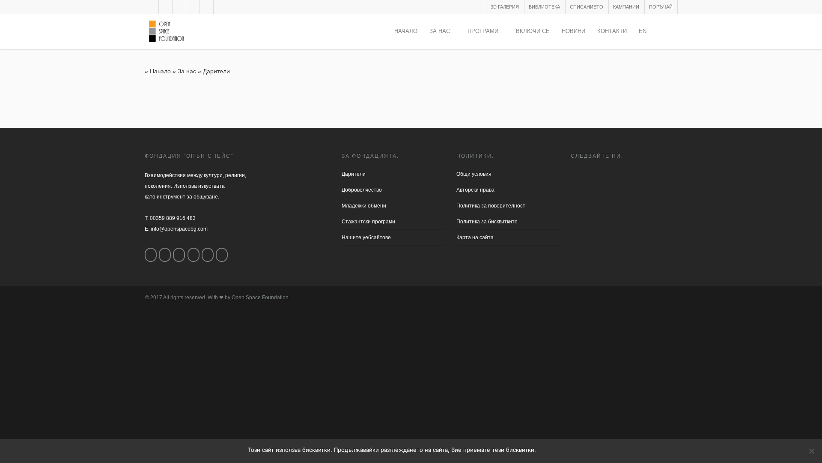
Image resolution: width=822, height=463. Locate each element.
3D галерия (505, 6)
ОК (544, 449)
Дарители (354, 174)
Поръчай (661, 6)
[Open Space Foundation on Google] (194, 255)
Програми (483, 31)
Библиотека (544, 6)
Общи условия (473, 174)
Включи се (533, 31)
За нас (439, 31)
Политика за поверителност (490, 206)
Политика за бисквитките (487, 222)
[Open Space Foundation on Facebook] (151, 255)
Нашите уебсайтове (366, 238)
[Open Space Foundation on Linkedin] (222, 255)
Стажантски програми (368, 222)
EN (642, 31)
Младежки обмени (364, 206)
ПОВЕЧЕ (563, 449)
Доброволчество (362, 190)
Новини (573, 31)
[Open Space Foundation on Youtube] (208, 255)
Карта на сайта (475, 238)
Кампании (626, 6)
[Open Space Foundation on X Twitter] (179, 255)
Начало (405, 31)
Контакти (612, 31)
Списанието (586, 6)
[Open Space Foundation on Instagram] (165, 255)
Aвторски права (475, 190)
